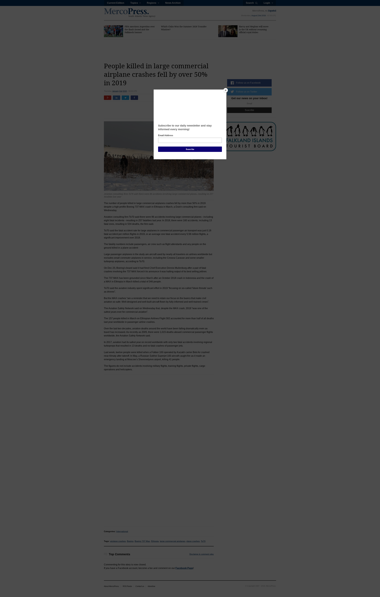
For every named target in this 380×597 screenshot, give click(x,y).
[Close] (225, 90)
